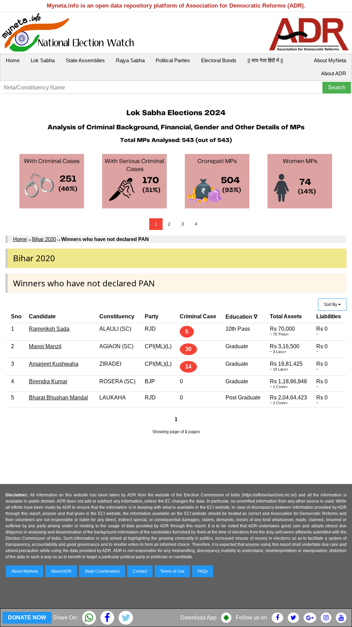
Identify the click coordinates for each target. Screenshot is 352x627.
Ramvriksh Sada (49, 329)
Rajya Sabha (130, 60)
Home (13, 60)
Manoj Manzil (45, 346)
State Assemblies (85, 60)
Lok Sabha (43, 60)
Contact (140, 571)
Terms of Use (172, 571)
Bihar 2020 (44, 239)
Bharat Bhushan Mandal (58, 397)
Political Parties (173, 60)
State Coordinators (102, 571)
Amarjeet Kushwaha (53, 364)
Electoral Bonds (218, 60)
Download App (198, 617)
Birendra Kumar (48, 381)
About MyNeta (330, 60)
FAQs (203, 571)
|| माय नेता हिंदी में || (265, 60)
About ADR (333, 73)
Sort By (331, 304)
